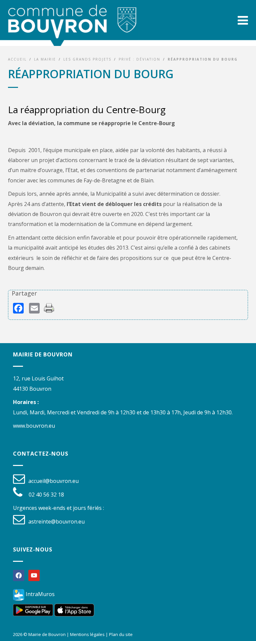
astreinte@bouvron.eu (56, 521)
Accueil (17, 59)
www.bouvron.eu (34, 425)
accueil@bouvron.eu (53, 481)
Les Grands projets (87, 59)
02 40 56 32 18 (46, 494)
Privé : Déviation (139, 59)
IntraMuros (39, 594)
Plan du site (121, 634)
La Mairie (45, 59)
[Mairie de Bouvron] (72, 26)
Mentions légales (87, 634)
